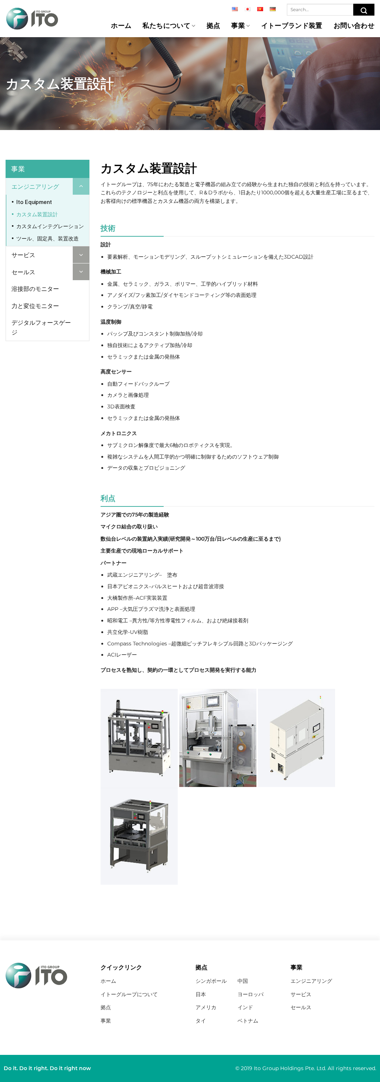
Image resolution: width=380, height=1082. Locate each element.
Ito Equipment (34, 202)
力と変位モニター (35, 305)
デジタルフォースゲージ (41, 327)
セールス (23, 271)
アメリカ (206, 1007)
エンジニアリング (35, 186)
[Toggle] (81, 186)
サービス (23, 254)
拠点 (213, 26)
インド (245, 1007)
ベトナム (248, 1020)
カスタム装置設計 (37, 214)
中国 (243, 981)
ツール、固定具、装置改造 (47, 238)
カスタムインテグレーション (50, 226)
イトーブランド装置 (291, 26)
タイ (201, 1020)
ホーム (121, 26)
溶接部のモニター (35, 288)
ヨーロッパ (250, 994)
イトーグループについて (129, 994)
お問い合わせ (354, 26)
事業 (238, 26)
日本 (201, 994)
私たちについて (166, 26)
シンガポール (211, 981)
